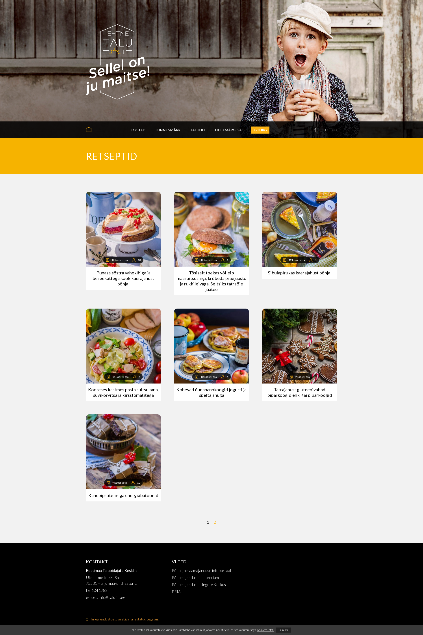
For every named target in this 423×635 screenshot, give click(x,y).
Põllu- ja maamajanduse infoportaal (201, 570)
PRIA (176, 591)
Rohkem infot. (265, 630)
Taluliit (198, 130)
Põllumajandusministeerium (195, 577)
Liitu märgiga (228, 130)
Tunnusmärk (168, 130)
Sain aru (283, 630)
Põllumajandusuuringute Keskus (199, 584)
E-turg (260, 130)
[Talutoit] (117, 61)
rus (334, 130)
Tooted (138, 130)
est (327, 130)
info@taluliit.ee (112, 597)
